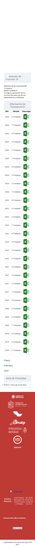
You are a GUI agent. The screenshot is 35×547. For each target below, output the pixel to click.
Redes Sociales (17, 528)
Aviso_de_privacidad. (18, 385)
